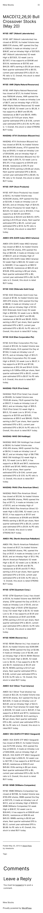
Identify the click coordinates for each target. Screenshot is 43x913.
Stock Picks (27, 846)
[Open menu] (38, 4)
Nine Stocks (8, 5)
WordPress (27, 908)
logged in (19, 885)
